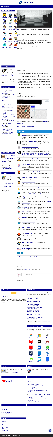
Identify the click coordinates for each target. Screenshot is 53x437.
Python (9, 160)
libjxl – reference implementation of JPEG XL (27, 256)
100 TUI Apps (9, 381)
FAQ (2, 424)
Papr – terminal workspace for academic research (39, 394)
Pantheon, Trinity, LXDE (6, 413)
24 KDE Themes (4, 409)
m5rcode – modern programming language (8, 112)
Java (5, 160)
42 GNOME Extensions (6, 412)
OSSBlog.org (4, 428)
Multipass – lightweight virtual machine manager (39, 401)
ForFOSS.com (4, 427)
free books (45, 121)
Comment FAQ (4, 425)
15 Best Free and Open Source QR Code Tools (7, 134)
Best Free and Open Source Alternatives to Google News (38, 258)
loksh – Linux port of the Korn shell (36, 388)
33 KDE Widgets (5, 411)
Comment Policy (27, 269)
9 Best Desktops (5, 408)
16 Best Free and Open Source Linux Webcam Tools (8, 92)
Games (34, 32)
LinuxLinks (20, 435)
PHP (7, 161)
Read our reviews (14, 372)
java (22, 253)
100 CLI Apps (9, 383)
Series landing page (45, 321)
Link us (3, 423)
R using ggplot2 (5, 76)
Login (50, 266)
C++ (12, 160)
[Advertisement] (34, 60)
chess (18, 253)
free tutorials (20, 123)
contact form (4, 191)
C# (14, 160)
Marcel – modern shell (34, 393)
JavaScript (3, 161)
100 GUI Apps (9, 380)
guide (38, 371)
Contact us (3, 421)
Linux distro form (7, 186)
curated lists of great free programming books (10, 157)
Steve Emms (29, 32)
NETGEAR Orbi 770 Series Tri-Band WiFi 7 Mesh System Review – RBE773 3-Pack (8, 129)
